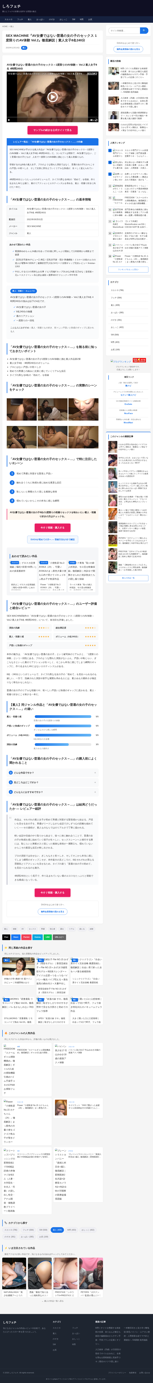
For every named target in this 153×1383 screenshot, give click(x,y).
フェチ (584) (28, 1230)
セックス (32, 929)
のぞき (52, 19)
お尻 (90, 19)
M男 (82, 19)
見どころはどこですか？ (24, 782)
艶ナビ (128, 386)
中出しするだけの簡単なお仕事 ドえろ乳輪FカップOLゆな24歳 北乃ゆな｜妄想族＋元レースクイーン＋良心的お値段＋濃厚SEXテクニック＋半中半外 (54, 273)
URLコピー (59, 937)
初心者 (52, 929)
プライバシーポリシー (117, 1373)
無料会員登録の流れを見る (52, 911)
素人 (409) (57, 1230)
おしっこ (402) (88, 1230)
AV (23, 929)
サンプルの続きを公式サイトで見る (52, 130)
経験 (91, 929)
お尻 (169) (43, 1237)
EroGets (128, 404)
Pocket (26, 937)
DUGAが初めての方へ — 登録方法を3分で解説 (53, 539)
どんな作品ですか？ (22, 772)
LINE (48, 937)
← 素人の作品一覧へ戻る (53, 1301)
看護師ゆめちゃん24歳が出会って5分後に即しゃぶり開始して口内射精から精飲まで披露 (54, 253)
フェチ (20, 19)
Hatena (38, 937)
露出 (62, 929)
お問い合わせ (144, 1373)
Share (15, 937)
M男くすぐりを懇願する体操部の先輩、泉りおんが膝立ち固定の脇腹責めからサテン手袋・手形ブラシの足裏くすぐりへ (108, 1336)
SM (73, 19)
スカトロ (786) (10, 1230)
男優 (43, 929)
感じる (82, 929)
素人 (30, 19)
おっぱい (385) (27, 1237)
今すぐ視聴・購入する (53, 527)
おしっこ (63, 19)
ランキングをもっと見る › (128, 269)
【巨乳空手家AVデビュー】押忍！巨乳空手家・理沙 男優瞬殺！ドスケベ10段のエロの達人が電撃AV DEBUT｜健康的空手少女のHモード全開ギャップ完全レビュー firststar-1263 (55, 263)
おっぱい (40, 19)
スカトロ (8, 19)
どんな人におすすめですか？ (26, 792)
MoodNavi (128, 422)
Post (6, 937)
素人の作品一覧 (128, 578)
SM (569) (43, 1230)
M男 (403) (71, 1230)
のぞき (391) (9, 1237)
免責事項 (132, 1373)
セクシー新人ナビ (128, 395)
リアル (71, 929)
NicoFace (128, 413)
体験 (14, 929)
